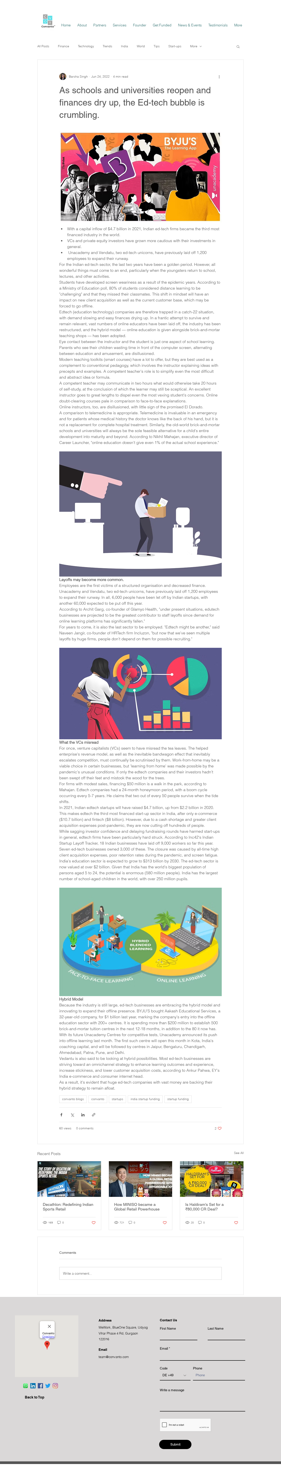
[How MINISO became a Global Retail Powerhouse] (140, 1179)
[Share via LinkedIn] (83, 1115)
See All (239, 1153)
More (193, 46)
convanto (97, 1099)
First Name (168, 1328)
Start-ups (174, 46)
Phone (197, 1368)
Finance (63, 46)
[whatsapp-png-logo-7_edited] (25, 1385)
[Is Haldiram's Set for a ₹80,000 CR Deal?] (211, 1179)
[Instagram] (55, 1385)
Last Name (215, 1328)
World (141, 46)
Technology (86, 46)
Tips (157, 46)
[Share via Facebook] (61, 1115)
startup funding (178, 1099)
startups (117, 1099)
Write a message (172, 1390)
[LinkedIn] (33, 1385)
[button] (238, 46)
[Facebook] (40, 1385)
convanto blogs (73, 1099)
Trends (107, 46)
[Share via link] (94, 1115)
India (124, 46)
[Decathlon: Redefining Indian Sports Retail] (69, 1179)
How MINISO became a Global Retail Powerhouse (137, 1206)
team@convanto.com (114, 1357)
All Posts (43, 46)
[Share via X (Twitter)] (72, 1115)
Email (164, 1348)
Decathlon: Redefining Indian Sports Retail (68, 1206)
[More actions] (219, 76)
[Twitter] (47, 1385)
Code (164, 1368)
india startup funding (145, 1099)
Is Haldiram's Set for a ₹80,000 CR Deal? (204, 1206)
